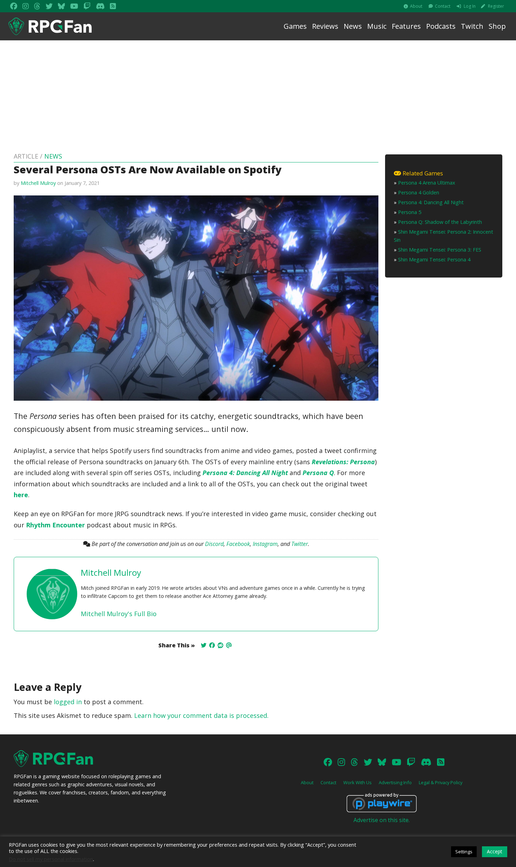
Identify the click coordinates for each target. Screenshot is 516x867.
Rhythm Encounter (55, 525)
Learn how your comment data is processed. (201, 715)
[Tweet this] (203, 645)
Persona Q (318, 472)
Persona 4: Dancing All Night (245, 472)
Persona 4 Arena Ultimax (426, 182)
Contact (442, 6)
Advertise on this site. (381, 820)
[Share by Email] (229, 645)
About (416, 6)
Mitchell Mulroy (38, 183)
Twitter (299, 544)
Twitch (472, 26)
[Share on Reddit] (220, 645)
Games (295, 26)
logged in (68, 702)
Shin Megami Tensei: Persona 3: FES (439, 249)
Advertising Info (395, 782)
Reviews (325, 26)
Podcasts (441, 26)
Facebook (238, 544)
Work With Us (357, 782)
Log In (470, 6)
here (21, 495)
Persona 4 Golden (418, 192)
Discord (214, 544)
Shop (497, 26)
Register (496, 6)
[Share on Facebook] (212, 645)
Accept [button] (494, 851)
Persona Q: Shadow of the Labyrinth (440, 222)
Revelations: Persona (343, 462)
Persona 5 (409, 212)
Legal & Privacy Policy (440, 782)
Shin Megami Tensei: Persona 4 (434, 259)
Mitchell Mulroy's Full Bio (119, 613)
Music (376, 26)
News (353, 26)
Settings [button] (463, 851)
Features (406, 26)
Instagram (265, 544)
